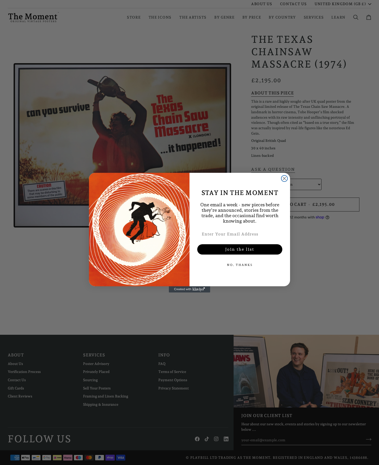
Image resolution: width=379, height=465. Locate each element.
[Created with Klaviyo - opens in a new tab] (189, 289)
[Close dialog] (284, 178)
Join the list (239, 249)
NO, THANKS (240, 265)
